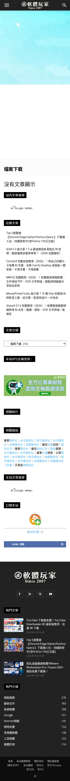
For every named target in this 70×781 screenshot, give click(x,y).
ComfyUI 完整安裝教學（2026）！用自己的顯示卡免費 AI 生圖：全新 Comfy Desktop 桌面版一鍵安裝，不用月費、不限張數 (36, 265)
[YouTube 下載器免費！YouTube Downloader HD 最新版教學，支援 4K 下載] (13, 625)
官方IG (40, 765)
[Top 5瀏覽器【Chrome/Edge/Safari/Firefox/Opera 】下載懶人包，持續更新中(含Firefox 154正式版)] (13, 645)
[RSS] (30, 594)
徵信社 (13, 440)
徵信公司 (42, 448)
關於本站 (39, 761)
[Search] (64, 5)
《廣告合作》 (13, 765)
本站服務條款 (24, 761)
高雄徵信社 (32, 444)
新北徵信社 (35, 457)
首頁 (10, 761)
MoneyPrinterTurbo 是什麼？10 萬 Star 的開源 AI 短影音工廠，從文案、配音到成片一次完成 (36, 295)
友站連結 (28, 765)
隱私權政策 (53, 761)
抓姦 (50, 444)
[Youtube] (50, 594)
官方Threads (54, 765)
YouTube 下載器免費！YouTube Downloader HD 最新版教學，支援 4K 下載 (46, 624)
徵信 (53, 448)
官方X (41, 769)
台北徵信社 (27, 440)
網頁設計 (28, 465)
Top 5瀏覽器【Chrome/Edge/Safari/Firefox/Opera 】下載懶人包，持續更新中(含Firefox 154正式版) (35, 237)
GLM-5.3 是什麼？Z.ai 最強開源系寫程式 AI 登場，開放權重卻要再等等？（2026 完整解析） (34, 251)
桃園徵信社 (51, 457)
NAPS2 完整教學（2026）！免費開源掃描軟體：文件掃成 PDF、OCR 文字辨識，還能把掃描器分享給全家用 (35, 281)
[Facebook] (20, 594)
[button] (6, 5)
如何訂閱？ (35, 532)
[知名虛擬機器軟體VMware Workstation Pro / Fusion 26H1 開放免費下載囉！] (13, 668)
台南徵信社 (16, 444)
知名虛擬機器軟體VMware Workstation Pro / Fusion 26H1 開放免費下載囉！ (44, 667)
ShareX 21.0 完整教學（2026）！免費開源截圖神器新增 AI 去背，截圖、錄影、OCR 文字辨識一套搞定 (36, 309)
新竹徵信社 (43, 440)
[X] (40, 594)
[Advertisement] (35, 47)
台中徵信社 (27, 452)
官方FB (30, 769)
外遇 (44, 452)
